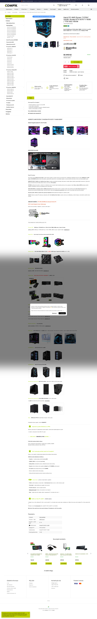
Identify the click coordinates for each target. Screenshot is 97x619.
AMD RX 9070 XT (10, 93)
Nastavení (54, 313)
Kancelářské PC (9, 96)
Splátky (8, 591)
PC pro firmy (8, 109)
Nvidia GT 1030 (10, 71)
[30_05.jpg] (58, 338)
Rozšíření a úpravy (10, 107)
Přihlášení (31, 583)
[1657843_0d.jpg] (58, 259)
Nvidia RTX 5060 (10, 76)
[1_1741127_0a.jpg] (34, 242)
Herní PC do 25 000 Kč (11, 28)
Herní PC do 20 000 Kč (11, 27)
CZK (76, 5)
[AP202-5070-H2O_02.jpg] (46, 130)
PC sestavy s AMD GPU (11, 87)
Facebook (53, 588)
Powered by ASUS (10, 36)
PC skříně (8, 102)
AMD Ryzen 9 (9, 52)
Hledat (53, 5)
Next (91, 553)
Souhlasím (63, 313)
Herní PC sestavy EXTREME (12, 39)
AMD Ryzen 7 (9, 51)
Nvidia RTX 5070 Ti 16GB (44, 525)
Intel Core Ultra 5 (10, 64)
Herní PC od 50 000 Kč (11, 34)
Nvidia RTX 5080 (10, 82)
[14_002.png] (46, 338)
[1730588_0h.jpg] (58, 355)
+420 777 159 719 (54, 584)
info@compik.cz (54, 583)
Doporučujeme (9, 18)
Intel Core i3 (9, 58)
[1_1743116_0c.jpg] (58, 295)
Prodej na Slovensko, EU (11, 593)
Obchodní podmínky (10, 586)
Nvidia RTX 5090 (10, 83)
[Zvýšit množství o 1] (68, 62)
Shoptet (53, 610)
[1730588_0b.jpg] (46, 355)
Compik (70, 70)
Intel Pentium (9, 57)
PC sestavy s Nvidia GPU (11, 69)
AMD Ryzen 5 (9, 49)
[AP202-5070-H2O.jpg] (34, 129)
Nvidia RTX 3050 (10, 73)
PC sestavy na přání (10, 100)
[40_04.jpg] (58, 389)
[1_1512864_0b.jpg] (46, 372)
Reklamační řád (10, 589)
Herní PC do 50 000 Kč (11, 33)
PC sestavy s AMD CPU (11, 46)
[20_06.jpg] (70, 337)
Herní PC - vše (10, 37)
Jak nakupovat (9, 584)
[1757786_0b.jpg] (46, 283)
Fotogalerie (8, 111)
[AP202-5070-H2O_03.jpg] (58, 129)
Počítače (8, 20)
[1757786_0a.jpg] (34, 283)
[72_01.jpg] (34, 389)
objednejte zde (66, 229)
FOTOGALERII (37, 505)
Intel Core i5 (9, 60)
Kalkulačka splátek (66, 57)
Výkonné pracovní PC (10, 44)
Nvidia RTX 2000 (10, 85)
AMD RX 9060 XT (10, 90)
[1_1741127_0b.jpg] (46, 242)
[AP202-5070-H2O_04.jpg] (70, 130)
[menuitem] (9, 9)
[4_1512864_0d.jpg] (58, 372)
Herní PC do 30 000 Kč (11, 30)
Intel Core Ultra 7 (10, 65)
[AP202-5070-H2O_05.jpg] (82, 129)
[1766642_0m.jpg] (58, 408)
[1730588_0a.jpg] (34, 355)
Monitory (8, 114)
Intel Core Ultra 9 (10, 67)
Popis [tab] (30, 98)
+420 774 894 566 (54, 586)
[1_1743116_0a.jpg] (34, 295)
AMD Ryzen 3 (9, 48)
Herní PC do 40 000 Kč (11, 31)
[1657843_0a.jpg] (34, 259)
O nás (8, 583)
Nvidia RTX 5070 (10, 79)
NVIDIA (48, 600)
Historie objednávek (32, 586)
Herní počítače (9, 25)
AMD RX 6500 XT (10, 89)
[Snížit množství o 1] (65, 62)
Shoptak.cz (46, 610)
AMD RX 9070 (10, 92)
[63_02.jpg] (46, 389)
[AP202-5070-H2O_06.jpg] (34, 142)
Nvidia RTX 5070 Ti (11, 80)
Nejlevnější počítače (10, 23)
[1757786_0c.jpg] (58, 283)
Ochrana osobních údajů (11, 588)
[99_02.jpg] (46, 408)
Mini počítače (9, 98)
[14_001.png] (34, 338)
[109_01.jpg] (34, 408)
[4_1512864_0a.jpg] (34, 372)
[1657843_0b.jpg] (46, 259)
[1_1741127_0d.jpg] (58, 242)
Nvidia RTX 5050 (10, 74)
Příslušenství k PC (10, 105)
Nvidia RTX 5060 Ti (11, 77)
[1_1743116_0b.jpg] (46, 295)
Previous (28, 553)
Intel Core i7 (9, 61)
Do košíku (77, 62)
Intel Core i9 (9, 63)
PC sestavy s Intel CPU (11, 55)
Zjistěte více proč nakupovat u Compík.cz (36, 456)
